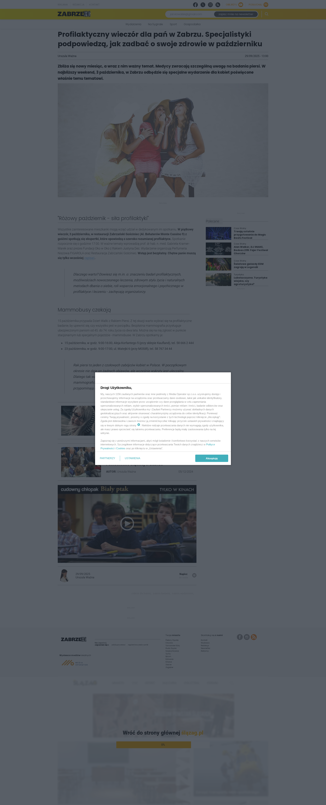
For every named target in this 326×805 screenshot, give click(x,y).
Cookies (120, 448)
